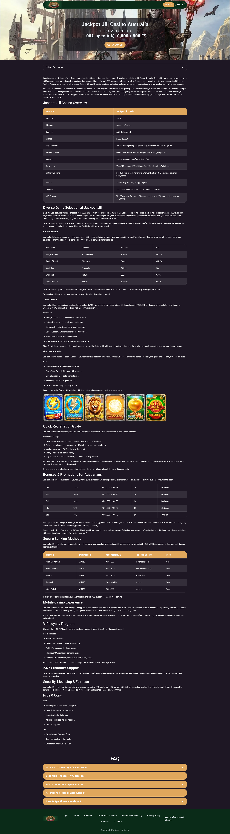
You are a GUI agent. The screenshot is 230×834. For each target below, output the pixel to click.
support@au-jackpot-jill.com (174, 818)
